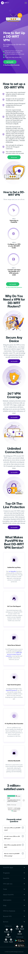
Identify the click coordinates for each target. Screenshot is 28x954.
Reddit (11, 941)
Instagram (8, 936)
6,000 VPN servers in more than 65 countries (14, 654)
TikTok (17, 929)
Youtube (6, 941)
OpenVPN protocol (11, 690)
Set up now (14, 157)
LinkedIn (20, 934)
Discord (22, 929)
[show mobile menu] (26, 3)
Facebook (6, 931)
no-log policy (12, 571)
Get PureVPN (10, 62)
